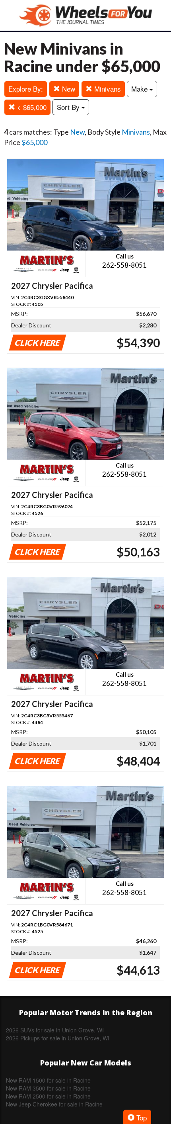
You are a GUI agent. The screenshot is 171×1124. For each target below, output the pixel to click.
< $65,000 (31, 107)
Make (140, 89)
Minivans (106, 89)
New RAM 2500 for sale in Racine (48, 1096)
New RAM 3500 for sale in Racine (48, 1088)
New (67, 89)
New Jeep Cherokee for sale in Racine (54, 1104)
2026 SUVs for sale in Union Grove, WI (55, 1030)
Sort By (69, 107)
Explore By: (25, 89)
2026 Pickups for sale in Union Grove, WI (57, 1038)
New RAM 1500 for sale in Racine (48, 1080)
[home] (85, 15)
